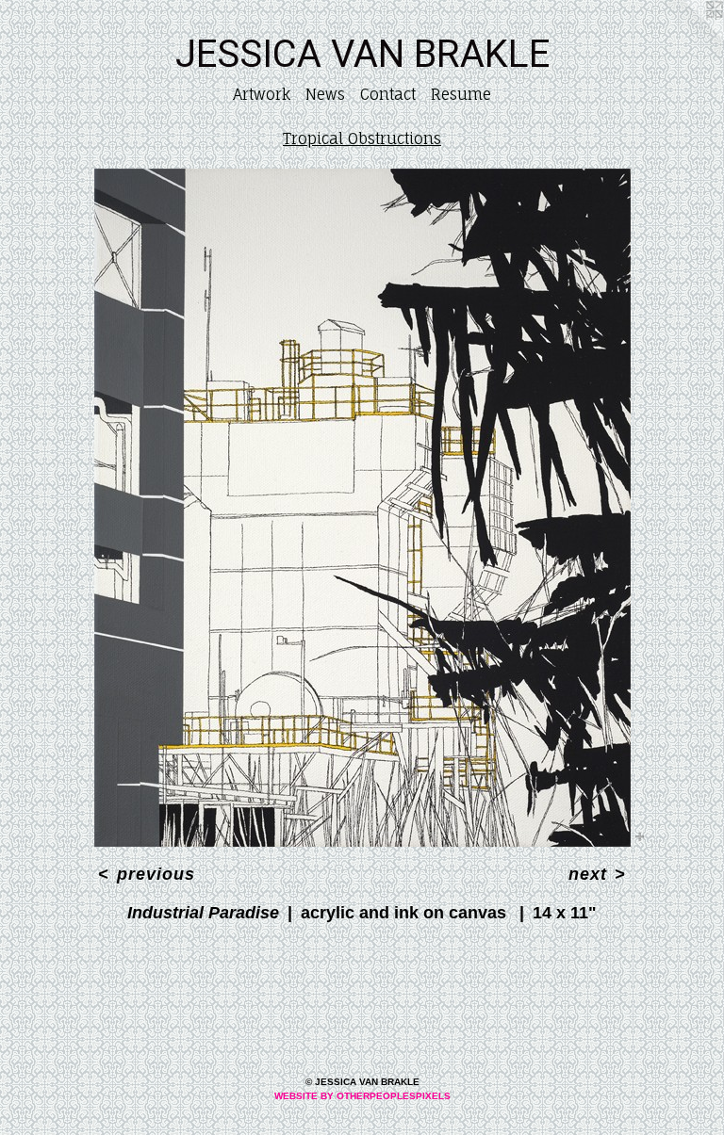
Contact (388, 94)
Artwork (261, 94)
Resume (461, 94)
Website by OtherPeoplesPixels (362, 1096)
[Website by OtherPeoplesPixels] (686, 37)
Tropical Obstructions (362, 138)
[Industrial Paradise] (362, 508)
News (325, 94)
